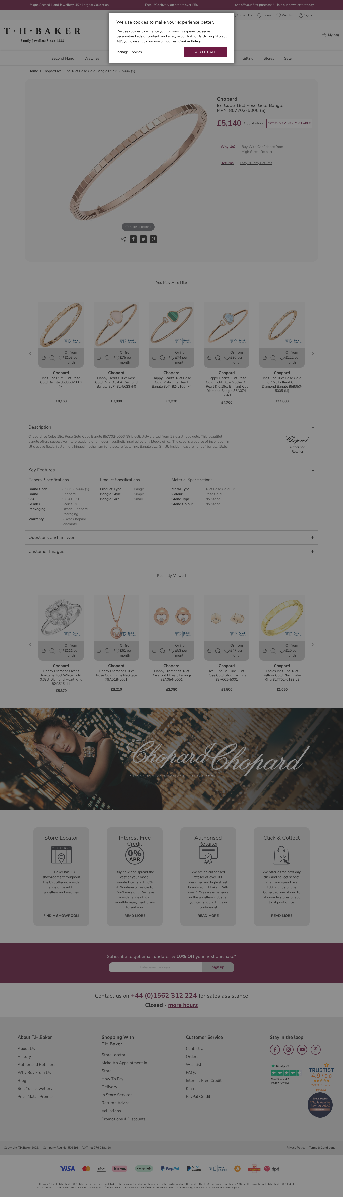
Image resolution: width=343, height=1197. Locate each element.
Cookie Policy (189, 41)
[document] (171, 38)
